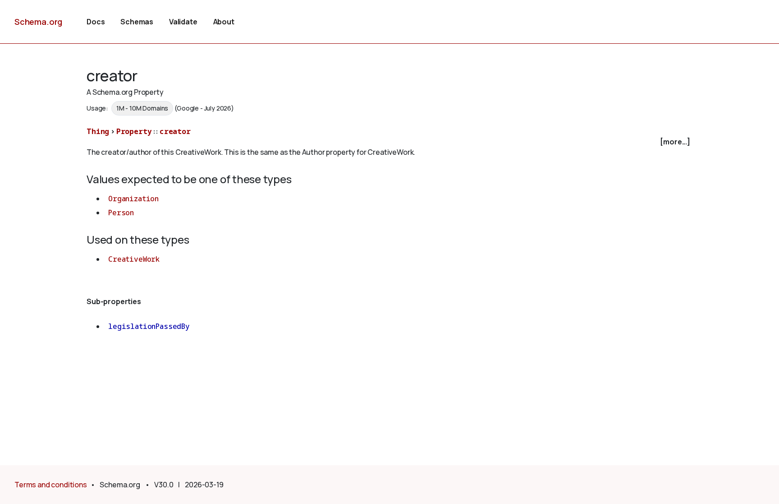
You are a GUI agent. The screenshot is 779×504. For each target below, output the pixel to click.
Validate (183, 22)
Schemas (136, 22)
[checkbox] (389, 142)
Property (134, 131)
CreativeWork (134, 259)
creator (175, 131)
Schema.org (38, 21)
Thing (98, 131)
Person (121, 212)
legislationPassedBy (149, 326)
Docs (96, 22)
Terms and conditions (50, 485)
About (223, 22)
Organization (133, 198)
